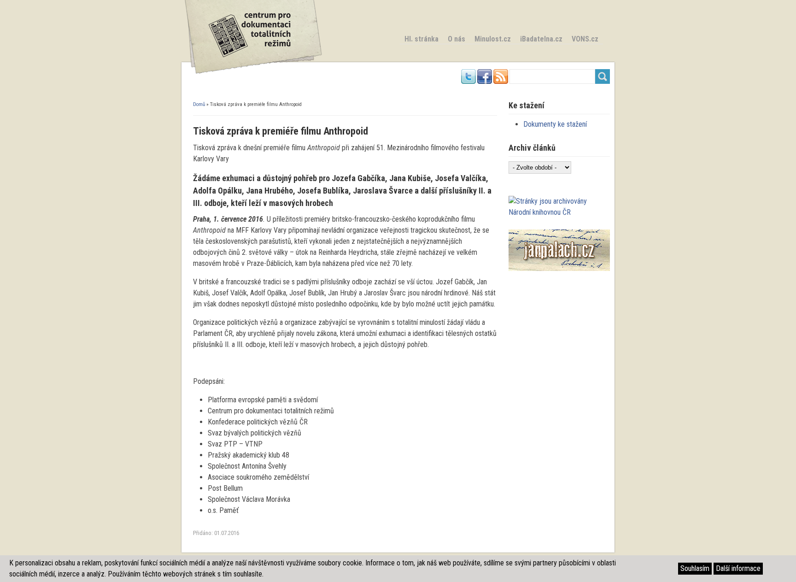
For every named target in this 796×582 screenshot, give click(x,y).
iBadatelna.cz (541, 39)
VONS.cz (585, 39)
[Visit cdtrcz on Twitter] (468, 81)
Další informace (738, 568)
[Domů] (253, 71)
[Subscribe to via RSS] (500, 81)
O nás (456, 39)
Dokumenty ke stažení (555, 124)
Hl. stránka (421, 39)
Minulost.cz (492, 39)
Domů (199, 104)
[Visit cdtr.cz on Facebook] (484, 81)
